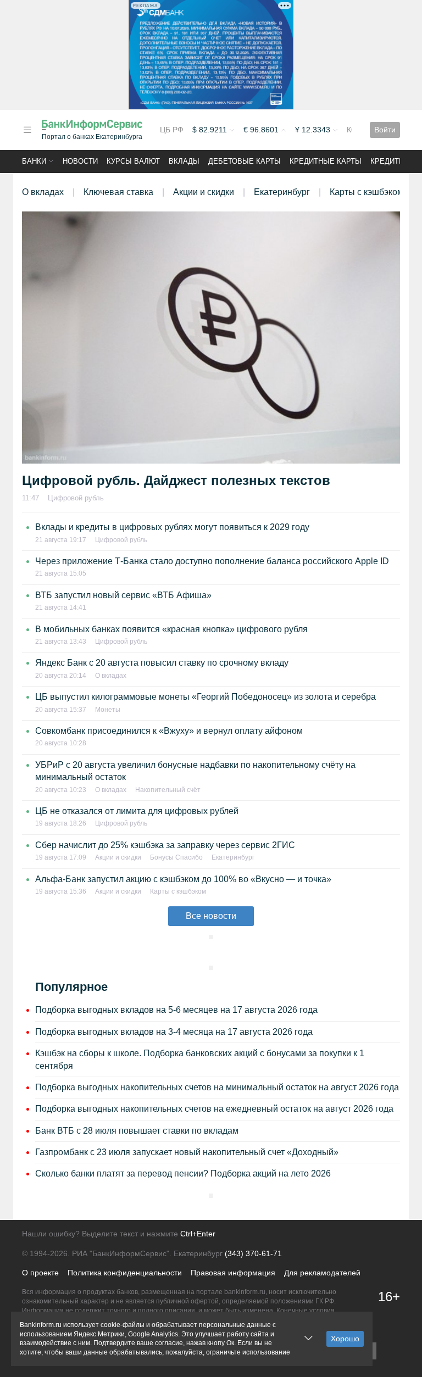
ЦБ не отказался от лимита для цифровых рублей (136, 811)
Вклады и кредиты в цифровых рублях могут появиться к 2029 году (172, 527)
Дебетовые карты (244, 161)
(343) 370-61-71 (253, 1253)
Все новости (211, 916)
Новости (80, 161)
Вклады (184, 161)
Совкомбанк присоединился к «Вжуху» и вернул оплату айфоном (169, 730)
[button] (27, 130)
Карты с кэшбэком (366, 192)
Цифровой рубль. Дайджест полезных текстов (176, 480)
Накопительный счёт (168, 790)
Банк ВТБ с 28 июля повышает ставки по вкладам (136, 1130)
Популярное (71, 987)
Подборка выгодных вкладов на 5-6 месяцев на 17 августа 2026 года (176, 1009)
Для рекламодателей (322, 1272)
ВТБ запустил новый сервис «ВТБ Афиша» (123, 595)
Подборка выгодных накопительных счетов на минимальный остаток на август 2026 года (217, 1087)
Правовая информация (233, 1272)
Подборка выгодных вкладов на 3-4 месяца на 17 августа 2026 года (174, 1031)
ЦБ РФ (172, 129)
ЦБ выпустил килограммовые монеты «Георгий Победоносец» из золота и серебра (205, 696)
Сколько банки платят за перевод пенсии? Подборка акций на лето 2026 (183, 1173)
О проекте (40, 1272)
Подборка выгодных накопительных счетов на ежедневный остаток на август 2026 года (214, 1108)
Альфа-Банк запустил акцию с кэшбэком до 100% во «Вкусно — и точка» (183, 879)
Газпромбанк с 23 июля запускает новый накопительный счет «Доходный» (186, 1152)
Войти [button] (385, 129)
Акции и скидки (203, 192)
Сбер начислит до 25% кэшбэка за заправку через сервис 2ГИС (165, 845)
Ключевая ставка (118, 192)
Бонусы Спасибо (176, 857)
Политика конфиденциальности (125, 1272)
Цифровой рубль (76, 498)
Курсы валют (133, 161)
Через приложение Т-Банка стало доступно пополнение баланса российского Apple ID (212, 561)
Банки (34, 161)
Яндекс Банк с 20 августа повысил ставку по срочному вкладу (161, 662)
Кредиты (388, 161)
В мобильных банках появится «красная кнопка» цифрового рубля (171, 629)
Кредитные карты (326, 161)
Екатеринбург (282, 192)
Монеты (107, 709)
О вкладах (43, 192)
